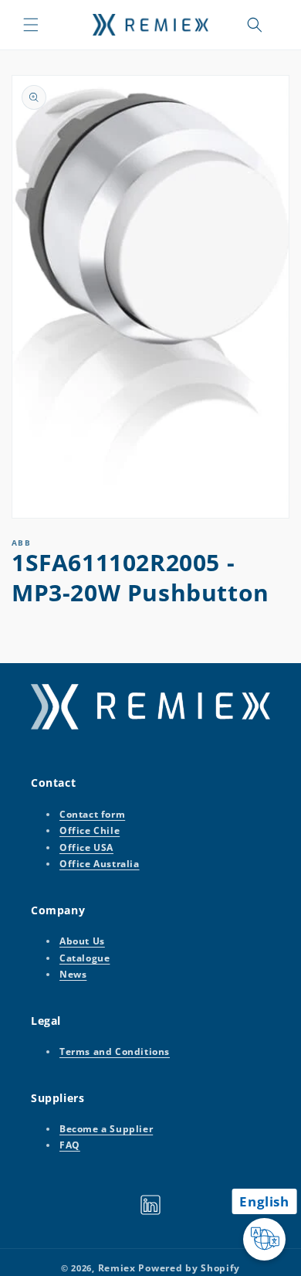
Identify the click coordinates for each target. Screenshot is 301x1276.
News (72, 974)
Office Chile (89, 830)
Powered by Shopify (189, 1267)
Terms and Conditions (114, 1051)
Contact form (92, 814)
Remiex (117, 1267)
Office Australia (99, 863)
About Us (82, 941)
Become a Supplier (106, 1128)
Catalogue (84, 958)
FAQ (69, 1145)
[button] (31, 25)
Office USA (86, 847)
